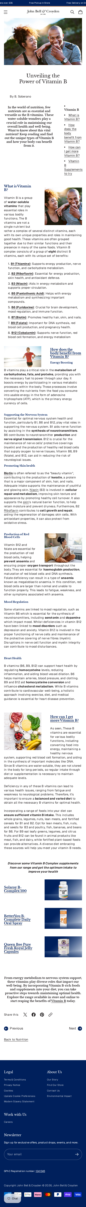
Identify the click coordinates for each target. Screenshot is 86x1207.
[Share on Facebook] (33, 1014)
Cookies (8, 1090)
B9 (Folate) (19, 323)
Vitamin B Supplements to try (73, 167)
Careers (8, 1121)
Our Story (52, 1079)
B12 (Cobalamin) (23, 333)
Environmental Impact (59, 1095)
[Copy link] (50, 1014)
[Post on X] (25, 1014)
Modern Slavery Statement (19, 1101)
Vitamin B (58, 1001)
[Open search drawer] (72, 12)
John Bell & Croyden (65, 1185)
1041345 (40, 1170)
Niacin (34, 490)
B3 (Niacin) (19, 283)
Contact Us (53, 1090)
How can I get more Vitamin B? (72, 151)
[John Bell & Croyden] (43, 12)
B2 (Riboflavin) (22, 273)
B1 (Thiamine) (21, 264)
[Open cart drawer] (80, 12)
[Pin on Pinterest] (42, 1014)
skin (26, 502)
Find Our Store (55, 1084)
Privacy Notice (12, 1084)
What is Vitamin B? (72, 117)
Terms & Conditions (15, 1079)
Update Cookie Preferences (19, 1095)
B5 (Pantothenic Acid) (27, 293)
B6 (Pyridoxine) (22, 307)
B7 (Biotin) (18, 317)
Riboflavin (11, 510)
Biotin (8, 473)
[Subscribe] (77, 1154)
